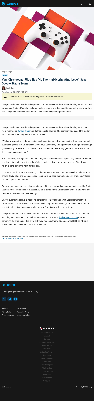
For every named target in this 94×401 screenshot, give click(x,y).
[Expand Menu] (85, 3)
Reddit (28, 131)
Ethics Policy (21, 309)
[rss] (4, 299)
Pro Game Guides (47, 333)
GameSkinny (47, 362)
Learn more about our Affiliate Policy (12, 238)
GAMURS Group (87, 387)
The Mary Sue (47, 368)
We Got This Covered (47, 352)
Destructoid (47, 355)
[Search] (80, 3)
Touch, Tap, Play (47, 371)
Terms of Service (8, 315)
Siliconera (47, 349)
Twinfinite (47, 336)
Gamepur (47, 339)
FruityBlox (47, 374)
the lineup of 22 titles (68, 217)
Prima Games (47, 345)
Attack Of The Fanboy (47, 342)
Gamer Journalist (47, 358)
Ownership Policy (23, 312)
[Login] (90, 3)
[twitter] (9, 299)
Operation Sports (47, 365)
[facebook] (15, 299)
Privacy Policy (7, 312)
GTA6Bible (47, 381)
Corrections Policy (23, 315)
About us (5, 309)
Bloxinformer (47, 378)
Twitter (21, 131)
